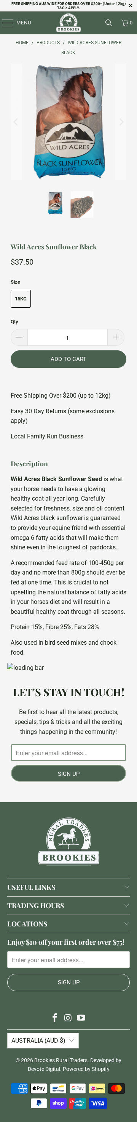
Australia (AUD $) (38, 1040)
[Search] (109, 22)
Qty (14, 321)
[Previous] (16, 122)
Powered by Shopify (86, 1069)
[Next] (121, 122)
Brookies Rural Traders (61, 1060)
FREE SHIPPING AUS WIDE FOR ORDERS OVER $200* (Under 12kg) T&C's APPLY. (68, 6)
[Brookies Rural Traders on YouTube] (81, 1018)
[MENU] (4, 22)
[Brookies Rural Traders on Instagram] (68, 1018)
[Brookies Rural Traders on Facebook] (55, 1018)
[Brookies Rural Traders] (68, 22)
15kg (21, 299)
